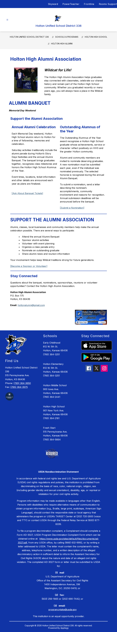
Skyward (53, 4)
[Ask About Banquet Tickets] (27, 193)
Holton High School (96, 37)
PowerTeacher (70, 4)
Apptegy (64, 628)
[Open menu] (7, 19)
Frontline (89, 4)
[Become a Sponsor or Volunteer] (28, 266)
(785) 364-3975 (19, 387)
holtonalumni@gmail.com (31, 305)
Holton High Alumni (61, 43)
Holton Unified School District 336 (29, 37)
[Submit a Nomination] (72, 207)
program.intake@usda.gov (62, 609)
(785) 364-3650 (22, 383)
